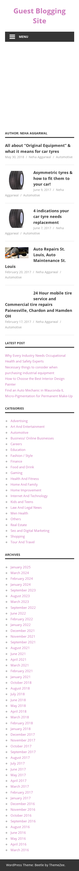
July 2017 (18, 763)
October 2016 (21, 815)
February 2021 (22, 671)
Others (16, 519)
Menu (23, 37)
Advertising (19, 421)
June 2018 (18, 700)
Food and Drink (22, 467)
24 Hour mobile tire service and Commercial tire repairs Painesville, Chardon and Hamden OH (38, 304)
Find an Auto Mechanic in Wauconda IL (34, 390)
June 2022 (18, 613)
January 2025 (21, 567)
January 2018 (21, 728)
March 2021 (20, 665)
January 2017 (21, 798)
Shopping (18, 536)
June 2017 (18, 769)
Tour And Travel (23, 542)
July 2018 (18, 694)
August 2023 (20, 596)
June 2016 (18, 832)
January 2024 (21, 584)
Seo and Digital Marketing (30, 530)
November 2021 (23, 636)
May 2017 (18, 775)
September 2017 (23, 752)
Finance (16, 461)
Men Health (19, 513)
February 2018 (22, 723)
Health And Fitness (25, 478)
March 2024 (20, 573)
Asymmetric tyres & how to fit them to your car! (53, 178)
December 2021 (23, 630)
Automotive (64, 157)
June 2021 (18, 653)
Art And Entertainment (28, 426)
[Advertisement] (39, 83)
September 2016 (23, 821)
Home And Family (24, 484)
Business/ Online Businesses (32, 438)
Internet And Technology (29, 496)
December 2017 (23, 734)
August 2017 (20, 757)
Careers (16, 444)
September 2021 (23, 642)
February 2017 (22, 792)
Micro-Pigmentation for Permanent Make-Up (39, 396)
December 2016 (23, 803)
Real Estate (19, 525)
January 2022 (21, 624)
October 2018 (21, 682)
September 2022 (23, 607)
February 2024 (22, 578)
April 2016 (19, 844)
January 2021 (21, 677)
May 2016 (18, 838)
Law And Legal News (26, 507)
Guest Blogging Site (39, 15)
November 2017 (23, 740)
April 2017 (19, 780)
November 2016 (23, 809)
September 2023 (23, 590)
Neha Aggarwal (40, 157)
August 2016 (20, 827)
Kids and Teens (22, 502)
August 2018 (20, 688)
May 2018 (18, 705)
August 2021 (20, 648)
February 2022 (22, 619)
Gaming (16, 472)
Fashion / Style (22, 455)
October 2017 (21, 746)
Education (18, 449)
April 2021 (19, 659)
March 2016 (20, 850)
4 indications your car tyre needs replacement (51, 216)
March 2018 (20, 717)
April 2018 (19, 711)
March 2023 (20, 601)
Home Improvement (26, 490)
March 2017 (20, 786)
